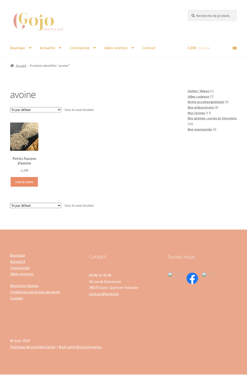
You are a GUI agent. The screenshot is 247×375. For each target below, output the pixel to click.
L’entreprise (79, 47)
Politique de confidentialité (32, 346)
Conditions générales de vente (35, 291)
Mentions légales (24, 285)
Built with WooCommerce (80, 346)
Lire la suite (24, 182)
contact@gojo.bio (104, 293)
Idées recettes (116, 47)
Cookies (16, 298)
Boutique (17, 47)
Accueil (21, 65)
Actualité (47, 47)
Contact (149, 47)
